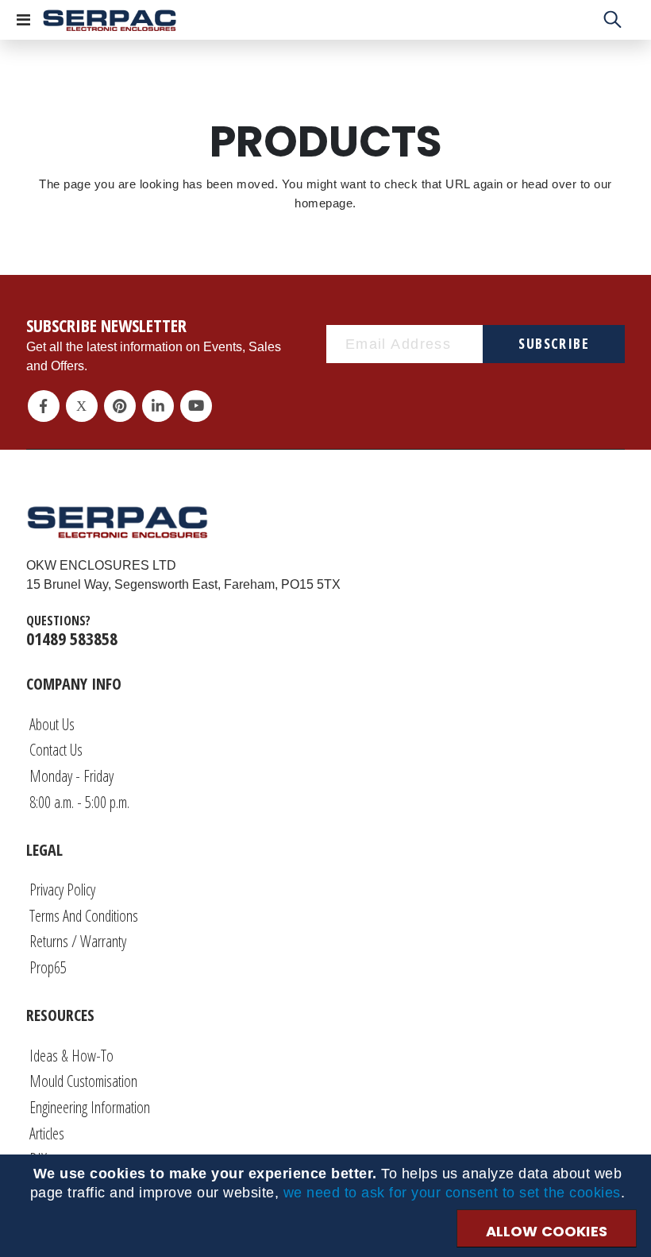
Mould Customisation (83, 1081)
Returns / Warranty (77, 941)
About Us (52, 724)
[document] (328, 1183)
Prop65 (48, 967)
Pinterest (120, 406)
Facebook (44, 406)
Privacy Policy (62, 889)
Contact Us (56, 749)
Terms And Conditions (83, 915)
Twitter (82, 406)
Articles (46, 1133)
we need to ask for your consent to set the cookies (452, 1193)
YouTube (196, 406)
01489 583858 (71, 638)
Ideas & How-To (71, 1055)
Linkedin (158, 406)
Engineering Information (89, 1107)
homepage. (325, 203)
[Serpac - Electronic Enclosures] (109, 20)
